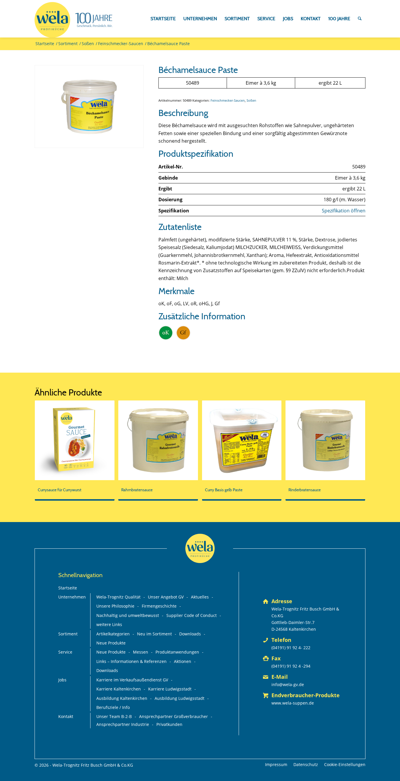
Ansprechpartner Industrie (122, 724)
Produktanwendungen (177, 652)
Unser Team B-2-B (114, 716)
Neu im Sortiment (154, 634)
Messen (140, 652)
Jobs (62, 680)
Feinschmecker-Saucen (228, 100)
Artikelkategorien (113, 634)
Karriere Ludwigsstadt (170, 689)
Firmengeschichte (159, 606)
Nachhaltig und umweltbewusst (127, 615)
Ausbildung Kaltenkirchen (121, 698)
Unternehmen (72, 597)
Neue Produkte (111, 643)
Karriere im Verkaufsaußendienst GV (132, 680)
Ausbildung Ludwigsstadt (179, 698)
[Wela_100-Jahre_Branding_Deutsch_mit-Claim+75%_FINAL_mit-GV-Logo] (73, 20)
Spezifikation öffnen (343, 210)
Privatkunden (169, 724)
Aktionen (182, 661)
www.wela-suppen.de (292, 703)
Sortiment (68, 634)
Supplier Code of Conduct (191, 615)
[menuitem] (163, 18)
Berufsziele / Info (113, 707)
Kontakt (65, 716)
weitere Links (109, 624)
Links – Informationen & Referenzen (131, 661)
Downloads (190, 634)
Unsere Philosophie (115, 606)
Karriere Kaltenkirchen (118, 689)
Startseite (67, 588)
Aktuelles (200, 597)
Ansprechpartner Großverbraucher (173, 716)
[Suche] (359, 18)
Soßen (251, 100)
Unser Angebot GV (166, 597)
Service (65, 652)
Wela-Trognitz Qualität (118, 597)
